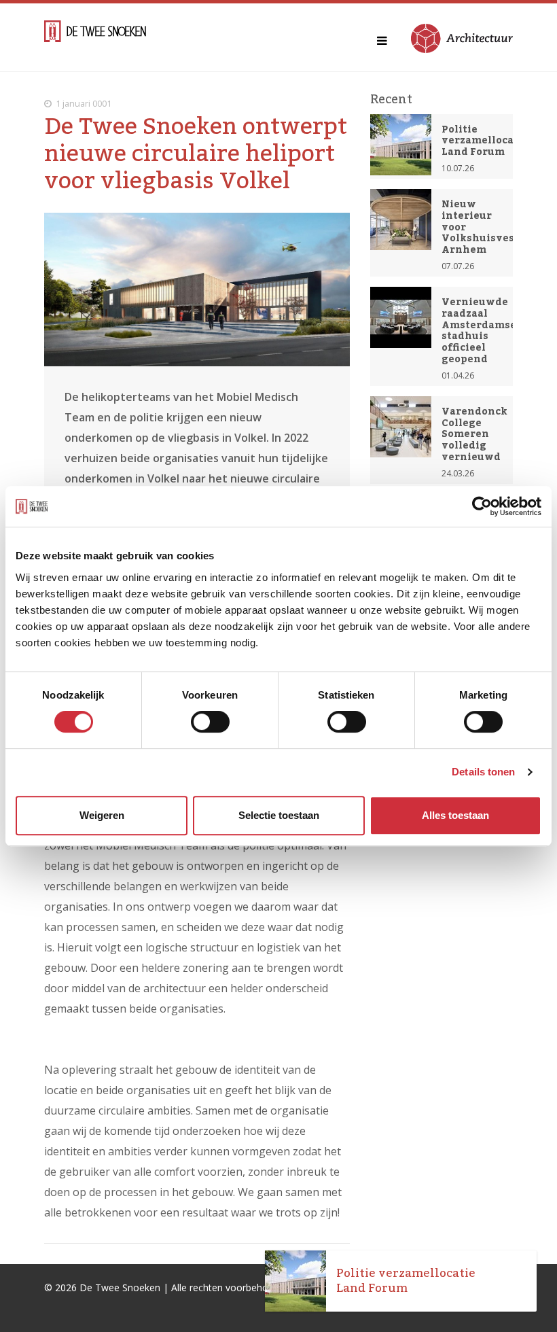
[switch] (210, 722)
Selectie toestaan (278, 815)
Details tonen (483, 771)
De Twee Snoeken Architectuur (95, 37)
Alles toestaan (455, 815)
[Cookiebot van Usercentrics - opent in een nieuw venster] (482, 506)
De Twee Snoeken (119, 1287)
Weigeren (101, 815)
